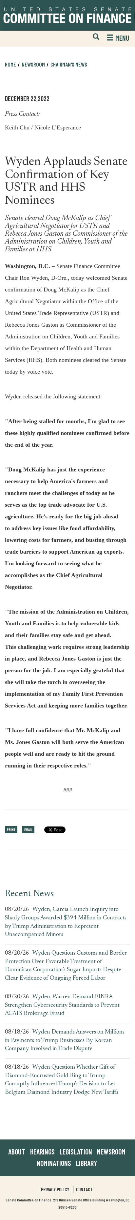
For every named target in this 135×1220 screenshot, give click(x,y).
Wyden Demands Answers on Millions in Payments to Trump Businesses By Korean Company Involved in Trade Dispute (65, 1040)
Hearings (42, 1151)
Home (10, 64)
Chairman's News (68, 64)
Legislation (76, 1151)
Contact (84, 1189)
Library (86, 1163)
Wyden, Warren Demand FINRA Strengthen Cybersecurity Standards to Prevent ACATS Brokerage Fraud (62, 1005)
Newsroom (111, 1151)
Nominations (54, 1163)
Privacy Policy (55, 1189)
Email (28, 829)
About (16, 1151)
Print (11, 829)
